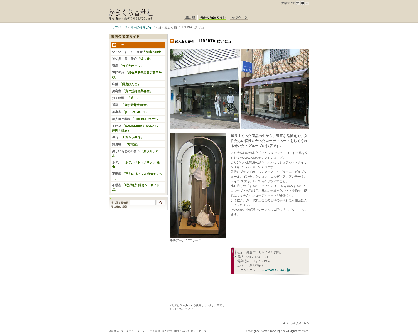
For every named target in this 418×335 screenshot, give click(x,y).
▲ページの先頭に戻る (296, 323)
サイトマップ (198, 331)
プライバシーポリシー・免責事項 (140, 331)
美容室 (132, 91)
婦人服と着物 (135, 119)
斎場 (127, 66)
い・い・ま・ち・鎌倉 (138, 52)
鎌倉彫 (126, 144)
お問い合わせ (181, 331)
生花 (127, 137)
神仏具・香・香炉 (132, 59)
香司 (131, 105)
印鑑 (126, 84)
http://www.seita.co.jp (274, 270)
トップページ (118, 27)
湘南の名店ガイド (143, 27)
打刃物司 (126, 98)
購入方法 (167, 331)
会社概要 (114, 331)
